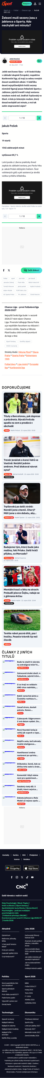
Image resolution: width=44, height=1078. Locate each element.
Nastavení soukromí (14, 1066)
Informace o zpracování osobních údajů (18, 1063)
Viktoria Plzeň (24, 352)
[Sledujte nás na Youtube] (32, 877)
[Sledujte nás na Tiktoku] (27, 877)
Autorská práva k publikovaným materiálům (21, 1058)
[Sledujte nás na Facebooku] (12, 877)
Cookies (35, 1063)
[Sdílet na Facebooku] (4, 270)
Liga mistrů (22, 364)
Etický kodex (10, 1072)
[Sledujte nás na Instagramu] (17, 877)
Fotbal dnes (10, 364)
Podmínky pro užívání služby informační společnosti (22, 1060)
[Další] (39, 118)
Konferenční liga (17, 367)
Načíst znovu (22, 46)
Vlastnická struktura (29, 1066)
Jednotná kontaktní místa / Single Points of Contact (22, 1069)
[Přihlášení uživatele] (35, 3)
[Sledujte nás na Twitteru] (22, 877)
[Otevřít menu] (39, 3)
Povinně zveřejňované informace (27, 1072)
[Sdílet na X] (9, 270)
